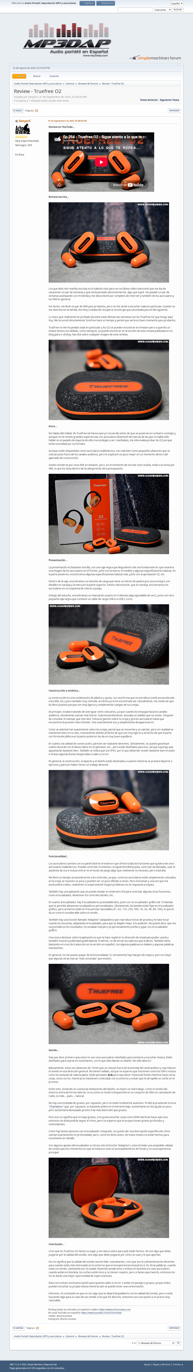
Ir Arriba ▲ (178, 1364)
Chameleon (56, 1106)
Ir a (134, 1342)
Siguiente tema (169, 100)
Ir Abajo (17, 110)
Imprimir (174, 110)
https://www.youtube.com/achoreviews (101, 1312)
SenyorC (25, 121)
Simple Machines (35, 1364)
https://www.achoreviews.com (115, 1309)
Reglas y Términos (161, 1364)
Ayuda (147, 1364)
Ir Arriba (18, 1328)
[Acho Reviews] (16, 150)
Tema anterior (149, 100)
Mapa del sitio (50, 1364)
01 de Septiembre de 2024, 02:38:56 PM (67, 120)
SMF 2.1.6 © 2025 (18, 1364)
